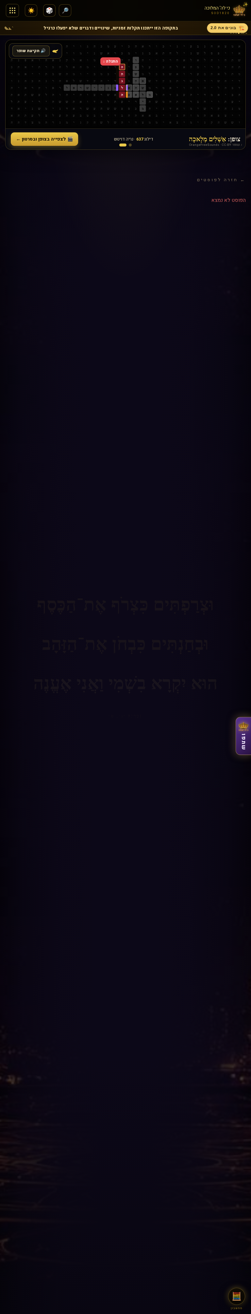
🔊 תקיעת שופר (31, 51)
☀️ (31, 11)
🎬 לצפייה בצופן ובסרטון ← (44, 139)
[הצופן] (122, 145)
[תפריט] (12, 10)
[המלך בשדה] (130, 145)
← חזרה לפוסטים (221, 180)
